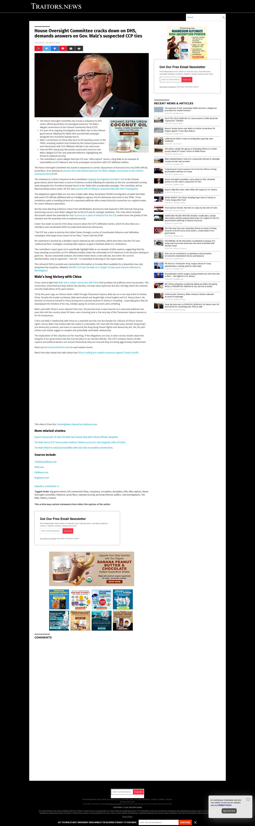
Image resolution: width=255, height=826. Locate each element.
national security (86, 495)
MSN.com (39, 467)
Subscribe (185, 822)
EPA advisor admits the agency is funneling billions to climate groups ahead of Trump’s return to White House (191, 150)
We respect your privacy (114, 804)
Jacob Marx (71, 495)
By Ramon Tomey (179, 203)
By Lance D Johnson (180, 248)
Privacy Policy (127, 817)
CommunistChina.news (59, 347)
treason (52, 498)
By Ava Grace (178, 134)
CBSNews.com (41, 472)
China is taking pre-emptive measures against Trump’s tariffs (108, 352)
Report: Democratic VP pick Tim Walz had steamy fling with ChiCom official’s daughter (76, 437)
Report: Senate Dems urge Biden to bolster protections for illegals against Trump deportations (190, 129)
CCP (68, 491)
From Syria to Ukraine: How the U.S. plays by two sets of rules (191, 208)
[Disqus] (92, 674)
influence (60, 495)
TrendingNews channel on (76, 424)
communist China (79, 491)
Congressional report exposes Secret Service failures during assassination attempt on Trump (190, 170)
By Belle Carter (179, 174)
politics (117, 495)
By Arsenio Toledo (180, 289)
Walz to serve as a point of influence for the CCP (92, 215)
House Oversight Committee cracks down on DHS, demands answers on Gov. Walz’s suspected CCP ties (190, 180)
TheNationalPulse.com (46, 462)
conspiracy (94, 491)
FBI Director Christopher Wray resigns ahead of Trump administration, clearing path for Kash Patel (188, 265)
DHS (126, 491)
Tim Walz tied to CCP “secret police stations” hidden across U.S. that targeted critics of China (80, 442)
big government (58, 491)
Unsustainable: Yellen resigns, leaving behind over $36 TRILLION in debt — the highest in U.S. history (192, 275)
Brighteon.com (42, 478)
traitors (43, 498)
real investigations (131, 495)
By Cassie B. (178, 144)
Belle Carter (54, 43)
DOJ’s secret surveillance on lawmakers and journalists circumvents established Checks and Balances (188, 254)
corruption (106, 491)
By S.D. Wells (178, 123)
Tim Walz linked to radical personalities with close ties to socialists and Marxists (74, 447)
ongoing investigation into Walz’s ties (106, 179)
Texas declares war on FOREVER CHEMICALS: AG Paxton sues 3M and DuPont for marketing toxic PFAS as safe (192, 305)
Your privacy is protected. (48, 538)
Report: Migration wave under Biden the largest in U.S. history (191, 190)
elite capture (135, 491)
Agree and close (229, 811)
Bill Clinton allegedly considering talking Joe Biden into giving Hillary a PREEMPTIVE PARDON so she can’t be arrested (191, 285)
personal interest (104, 495)
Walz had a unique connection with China (79, 282)
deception (117, 491)
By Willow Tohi (178, 113)
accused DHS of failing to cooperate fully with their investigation (106, 189)
